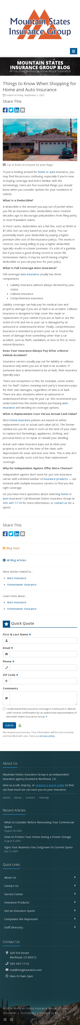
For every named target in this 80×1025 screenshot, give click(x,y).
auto (52, 172)
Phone (9, 661)
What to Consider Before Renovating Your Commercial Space (39, 826)
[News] (12, 1020)
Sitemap (44, 797)
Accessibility (28, 1013)
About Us (10, 877)
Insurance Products (16, 902)
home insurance (20, 420)
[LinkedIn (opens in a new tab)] (16, 110)
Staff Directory (13, 927)
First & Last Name (17, 634)
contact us (60, 503)
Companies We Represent (21, 919)
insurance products (56, 479)
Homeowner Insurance (21, 584)
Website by (49, 1013)
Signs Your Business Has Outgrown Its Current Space (38, 849)
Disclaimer (9, 1013)
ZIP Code (10, 675)
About (18, 797)
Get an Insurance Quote (19, 911)
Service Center (13, 894)
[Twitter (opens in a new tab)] (11, 110)
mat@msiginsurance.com (26, 970)
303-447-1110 (12, 503)
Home (6, 797)
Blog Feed (12, 548)
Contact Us (11, 886)
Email (8, 648)
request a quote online (50, 785)
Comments (10, 688)
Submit (9, 725)
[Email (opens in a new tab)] (22, 110)
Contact (30, 797)
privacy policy (47, 736)
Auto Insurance (16, 578)
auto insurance (29, 274)
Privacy (64, 1008)
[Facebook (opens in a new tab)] (5, 110)
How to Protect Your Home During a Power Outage (37, 838)
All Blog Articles (16, 560)
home (41, 172)
